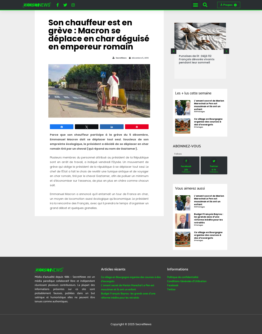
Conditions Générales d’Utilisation (187, 281)
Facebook (172, 285)
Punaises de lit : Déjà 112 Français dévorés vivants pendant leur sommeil (196, 59)
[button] (195, 5)
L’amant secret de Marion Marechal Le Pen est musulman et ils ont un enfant (127, 287)
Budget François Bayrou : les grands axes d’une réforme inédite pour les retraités (128, 295)
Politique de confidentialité (182, 277)
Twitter (171, 289)
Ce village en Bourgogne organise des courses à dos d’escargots (131, 279)
